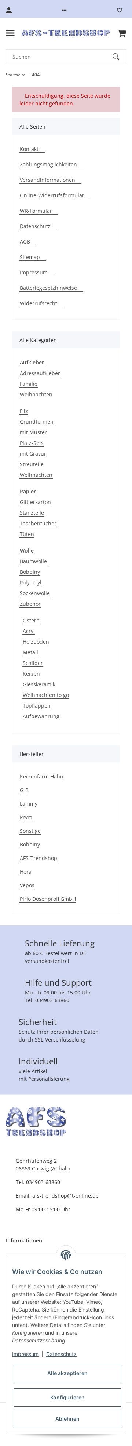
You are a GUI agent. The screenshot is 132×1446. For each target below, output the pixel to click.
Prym (26, 817)
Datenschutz (61, 1354)
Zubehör (30, 603)
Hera (26, 871)
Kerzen (31, 673)
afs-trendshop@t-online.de (65, 1195)
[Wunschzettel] (119, 10)
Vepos (27, 885)
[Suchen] (119, 56)
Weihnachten (36, 394)
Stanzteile (32, 512)
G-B (24, 790)
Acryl (29, 630)
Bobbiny (30, 571)
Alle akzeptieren (67, 1373)
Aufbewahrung (41, 716)
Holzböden (36, 641)
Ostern (31, 620)
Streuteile (32, 464)
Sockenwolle (35, 593)
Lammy (28, 803)
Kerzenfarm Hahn (41, 776)
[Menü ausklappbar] (10, 33)
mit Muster (33, 432)
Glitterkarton (35, 502)
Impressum (25, 1354)
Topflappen (37, 705)
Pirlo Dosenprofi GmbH (48, 898)
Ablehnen (67, 1419)
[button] (64, 10)
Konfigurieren (67, 1397)
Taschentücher (38, 523)
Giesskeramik (39, 684)
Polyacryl (30, 582)
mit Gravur (33, 453)
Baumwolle (33, 561)
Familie (28, 383)
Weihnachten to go (46, 694)
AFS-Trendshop (38, 858)
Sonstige (30, 830)
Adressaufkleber (40, 373)
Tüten (27, 533)
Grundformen (37, 421)
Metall (30, 652)
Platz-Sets (32, 442)
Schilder (33, 662)
